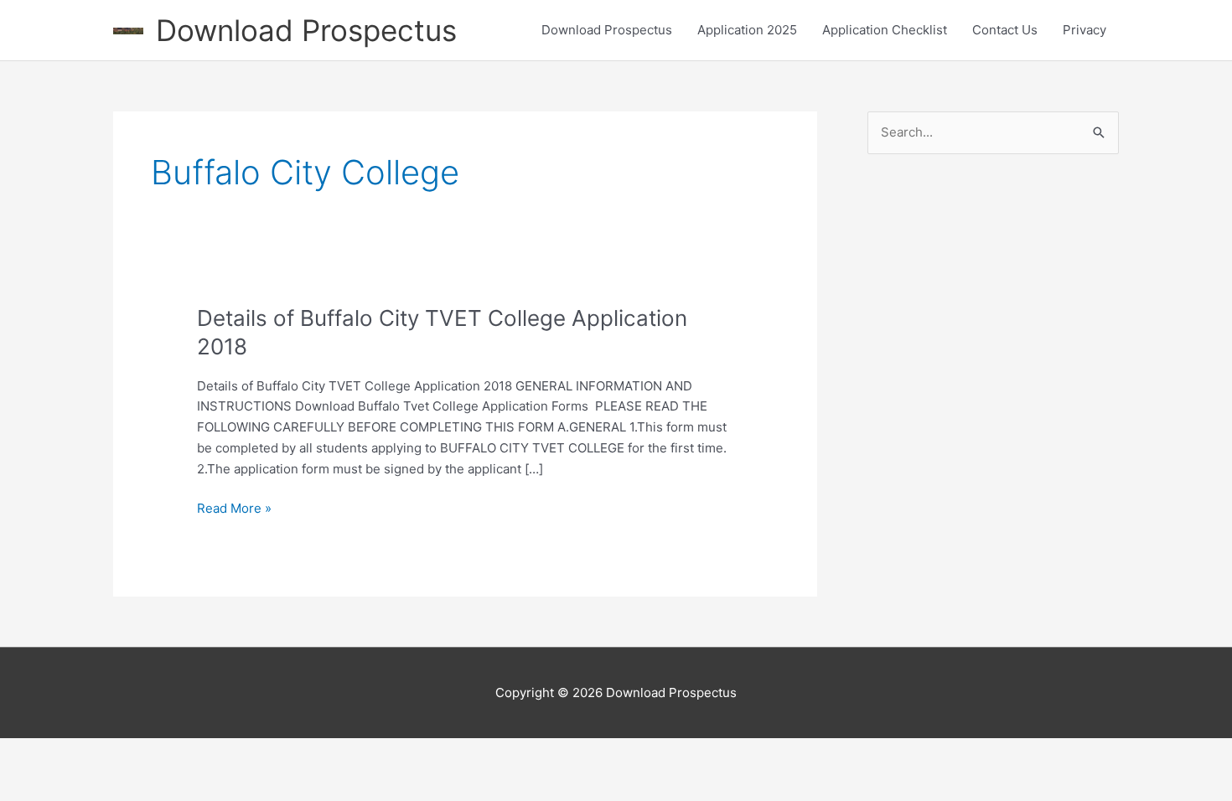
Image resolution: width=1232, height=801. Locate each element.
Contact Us (1005, 30)
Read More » (234, 509)
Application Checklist (884, 30)
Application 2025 (747, 30)
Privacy (1084, 30)
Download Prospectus (306, 30)
